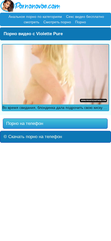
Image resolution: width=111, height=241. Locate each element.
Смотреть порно (57, 22)
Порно (80, 22)
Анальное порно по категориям (35, 16)
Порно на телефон (24, 123)
